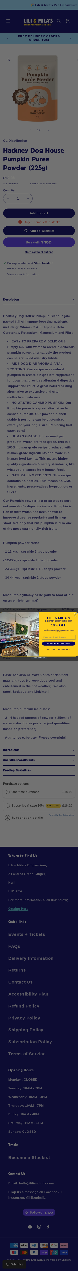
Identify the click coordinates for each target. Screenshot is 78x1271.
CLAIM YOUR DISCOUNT (58, 643)
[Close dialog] (75, 614)
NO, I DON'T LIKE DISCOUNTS (58, 649)
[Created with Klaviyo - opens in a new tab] (39, 657)
